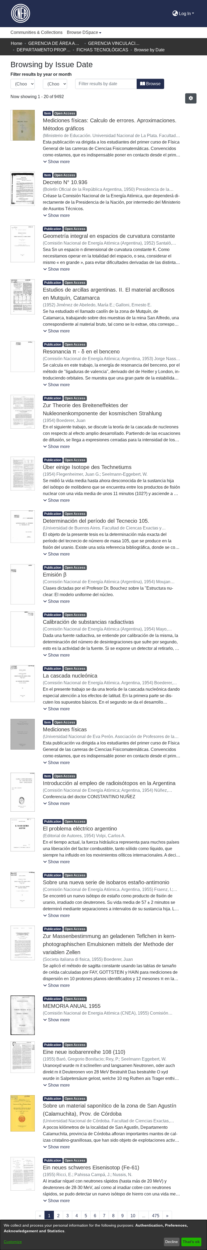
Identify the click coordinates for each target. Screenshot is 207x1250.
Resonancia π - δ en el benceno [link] (81, 351)
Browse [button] (153, 83)
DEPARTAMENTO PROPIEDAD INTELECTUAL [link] (44, 50)
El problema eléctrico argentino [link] (80, 829)
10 (132, 1215)
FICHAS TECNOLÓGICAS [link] (102, 50)
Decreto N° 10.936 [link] (65, 182)
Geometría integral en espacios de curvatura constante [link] (109, 236)
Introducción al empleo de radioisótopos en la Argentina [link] (109, 783)
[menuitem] (84, 32)
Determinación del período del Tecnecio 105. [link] (96, 521)
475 (155, 1215)
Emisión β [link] (55, 575)
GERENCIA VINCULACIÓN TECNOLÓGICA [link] (115, 43)
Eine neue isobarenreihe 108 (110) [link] (84, 1052)
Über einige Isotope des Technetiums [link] (87, 467)
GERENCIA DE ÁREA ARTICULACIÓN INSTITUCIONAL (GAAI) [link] (55, 43)
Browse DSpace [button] (82, 32)
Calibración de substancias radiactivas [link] (88, 622)
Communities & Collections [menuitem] (37, 32)
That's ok (191, 1242)
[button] (168, 13)
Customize (13, 1242)
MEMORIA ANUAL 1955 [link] (72, 1006)
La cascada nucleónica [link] (70, 676)
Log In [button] (185, 13)
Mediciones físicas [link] (65, 729)
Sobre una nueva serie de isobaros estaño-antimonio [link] (106, 882)
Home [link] (16, 43)
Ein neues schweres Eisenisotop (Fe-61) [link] (91, 1167)
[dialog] (103, 1235)
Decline (171, 1242)
